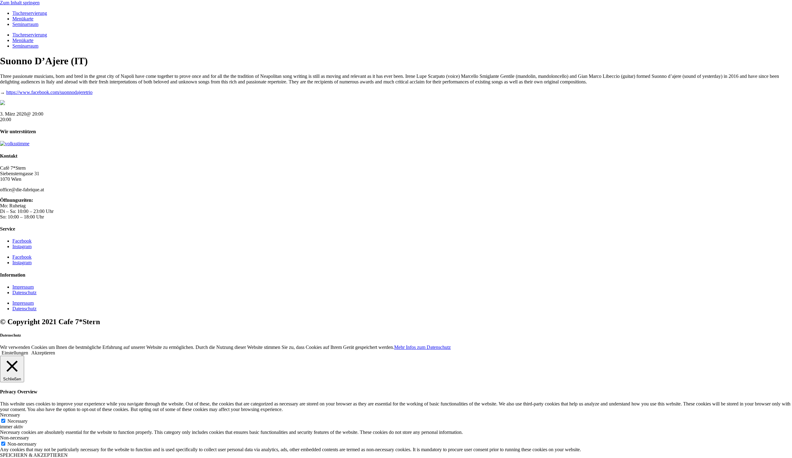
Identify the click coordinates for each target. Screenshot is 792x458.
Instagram (22, 246)
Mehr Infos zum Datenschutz (422, 347)
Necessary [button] (10, 415)
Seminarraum (25, 24)
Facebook (22, 241)
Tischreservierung (29, 13)
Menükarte (22, 18)
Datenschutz (24, 292)
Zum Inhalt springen (20, 2)
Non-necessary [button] (14, 437)
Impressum (23, 287)
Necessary (17, 421)
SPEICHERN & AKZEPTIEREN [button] (34, 455)
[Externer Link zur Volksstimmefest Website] (14, 143)
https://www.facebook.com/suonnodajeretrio (49, 92)
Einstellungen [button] (15, 352)
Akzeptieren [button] (43, 352)
